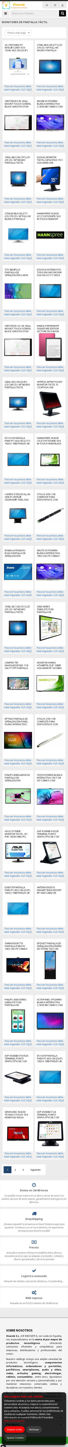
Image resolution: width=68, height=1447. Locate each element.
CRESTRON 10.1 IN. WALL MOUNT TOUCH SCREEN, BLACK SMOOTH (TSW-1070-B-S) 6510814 (18, 329)
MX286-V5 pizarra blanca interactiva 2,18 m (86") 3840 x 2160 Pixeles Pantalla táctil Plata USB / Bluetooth (50, 104)
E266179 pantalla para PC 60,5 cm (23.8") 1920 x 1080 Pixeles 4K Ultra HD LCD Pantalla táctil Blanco (17, 890)
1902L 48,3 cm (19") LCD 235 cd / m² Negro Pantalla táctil (17, 160)
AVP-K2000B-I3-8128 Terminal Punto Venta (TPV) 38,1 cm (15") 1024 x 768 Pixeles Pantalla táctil (50, 834)
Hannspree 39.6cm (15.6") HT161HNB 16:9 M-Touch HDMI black (49, 441)
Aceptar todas (14, 1429)
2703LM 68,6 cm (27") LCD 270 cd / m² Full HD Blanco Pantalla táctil (18, 216)
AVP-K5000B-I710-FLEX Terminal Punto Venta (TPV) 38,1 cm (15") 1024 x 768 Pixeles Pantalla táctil (18, 1058)
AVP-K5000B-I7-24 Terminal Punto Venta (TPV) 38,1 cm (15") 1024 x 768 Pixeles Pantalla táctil (50, 1115)
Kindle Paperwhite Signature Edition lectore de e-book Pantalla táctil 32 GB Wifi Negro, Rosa (49, 329)
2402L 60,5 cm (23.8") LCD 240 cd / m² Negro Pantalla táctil (17, 385)
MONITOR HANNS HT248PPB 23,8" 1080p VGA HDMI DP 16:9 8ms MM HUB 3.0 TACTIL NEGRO (49, 665)
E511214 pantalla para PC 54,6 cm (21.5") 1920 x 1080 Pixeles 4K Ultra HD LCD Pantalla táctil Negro (17, 441)
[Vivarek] (15, 5)
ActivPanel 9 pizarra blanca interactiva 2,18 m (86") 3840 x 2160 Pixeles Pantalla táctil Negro (50, 1002)
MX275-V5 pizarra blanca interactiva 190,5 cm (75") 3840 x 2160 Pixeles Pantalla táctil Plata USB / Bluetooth (50, 553)
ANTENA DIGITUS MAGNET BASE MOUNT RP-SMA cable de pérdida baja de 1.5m (49, 890)
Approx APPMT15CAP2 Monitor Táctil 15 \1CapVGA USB (49, 385)
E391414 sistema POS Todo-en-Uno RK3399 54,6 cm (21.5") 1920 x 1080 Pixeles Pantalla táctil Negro (50, 272)
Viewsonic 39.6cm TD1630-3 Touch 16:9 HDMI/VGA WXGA (16, 1115)
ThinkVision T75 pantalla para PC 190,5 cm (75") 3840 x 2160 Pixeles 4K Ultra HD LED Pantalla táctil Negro (17, 946)
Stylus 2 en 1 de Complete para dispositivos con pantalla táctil (47, 721)
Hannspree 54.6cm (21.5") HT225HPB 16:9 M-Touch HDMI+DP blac (48, 216)
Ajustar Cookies (15, 1437)
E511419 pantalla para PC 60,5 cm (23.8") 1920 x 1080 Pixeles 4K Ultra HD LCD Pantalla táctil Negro (49, 1058)
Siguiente (35, 1169)
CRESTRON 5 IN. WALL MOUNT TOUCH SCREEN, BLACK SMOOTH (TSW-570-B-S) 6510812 (18, 104)
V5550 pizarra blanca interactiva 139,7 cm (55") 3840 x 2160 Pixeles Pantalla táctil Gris (49, 778)
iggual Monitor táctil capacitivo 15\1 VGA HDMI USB (50, 160)
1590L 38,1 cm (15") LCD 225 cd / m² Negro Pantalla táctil (17, 609)
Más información (14, 1420)
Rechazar (34, 1429)
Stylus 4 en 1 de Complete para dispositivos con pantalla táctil (47, 497)
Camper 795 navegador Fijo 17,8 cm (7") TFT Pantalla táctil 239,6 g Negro (17, 665)
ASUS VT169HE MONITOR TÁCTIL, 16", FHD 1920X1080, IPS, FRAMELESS (16, 834)
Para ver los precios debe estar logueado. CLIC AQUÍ (18, 88)
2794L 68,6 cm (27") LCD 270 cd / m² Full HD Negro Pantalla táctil (49, 48)
